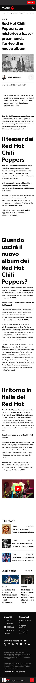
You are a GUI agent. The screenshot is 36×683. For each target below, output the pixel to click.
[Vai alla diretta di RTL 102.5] (32, 680)
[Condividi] (31, 77)
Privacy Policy (20, 671)
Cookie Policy (9, 671)
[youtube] (29, 644)
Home (3, 13)
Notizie (8, 13)
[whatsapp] (5, 644)
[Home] (9, 8)
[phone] (13, 644)
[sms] (9, 644)
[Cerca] (33, 8)
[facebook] (25, 644)
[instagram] (17, 644)
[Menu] (3, 8)
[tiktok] (21, 644)
